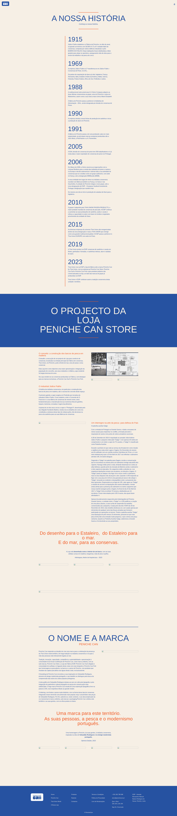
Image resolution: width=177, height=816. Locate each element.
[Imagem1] (101, 380)
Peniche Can (54, 798)
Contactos (74, 801)
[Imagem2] (128, 380)
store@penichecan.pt (118, 798)
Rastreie (73, 798)
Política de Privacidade (98, 798)
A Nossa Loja (55, 805)
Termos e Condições (98, 794)
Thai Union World (56, 801)
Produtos (74, 794)
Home (52, 794)
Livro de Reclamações (98, 801)
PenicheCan (89, 812)
